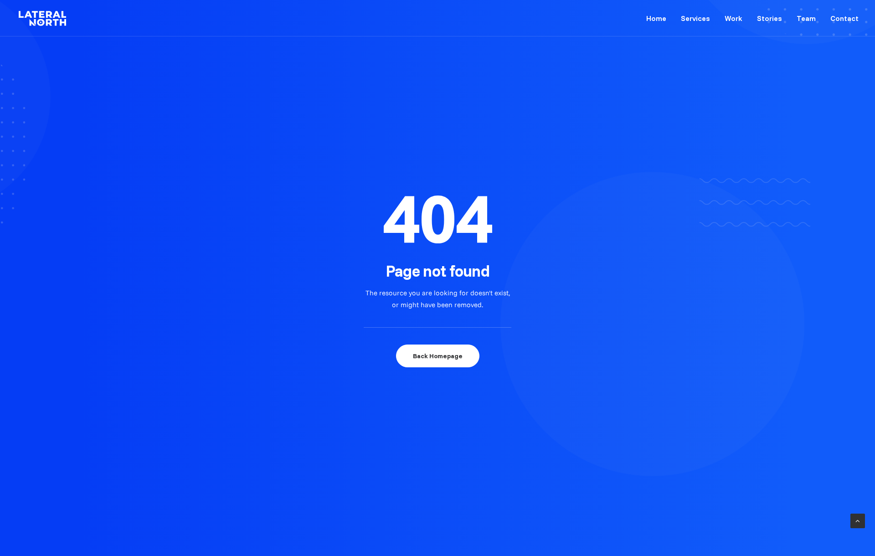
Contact (844, 18)
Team (806, 18)
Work (733, 18)
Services (695, 18)
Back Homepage (438, 356)
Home (656, 18)
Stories (769, 18)
